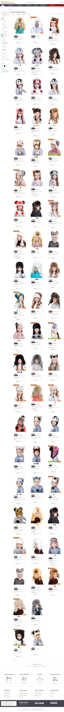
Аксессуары (43, 5)
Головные (11, 5)
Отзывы (51, 692)
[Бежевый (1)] (6, 66)
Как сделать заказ (38, 692)
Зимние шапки (44, 666)
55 (4, 59)
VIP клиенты (21, 692)
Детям (35, 5)
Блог (51, 695)
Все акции (21, 696)
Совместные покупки (7, 696)
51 (4, 58)
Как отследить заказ (38, 695)
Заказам (29, 14)
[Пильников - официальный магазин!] (3, 5)
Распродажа (52, 5)
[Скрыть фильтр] (9, 12)
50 (2, 58)
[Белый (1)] (2, 66)
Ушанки (28, 666)
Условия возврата (7, 693)
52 (6, 58)
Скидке (24, 14)
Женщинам (20, 5)
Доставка (8, 692)
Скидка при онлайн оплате (23, 693)
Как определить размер (39, 693)
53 (8, 58)
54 (2, 59)
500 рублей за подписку (23, 695)
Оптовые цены (6, 695)
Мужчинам (28, 5)
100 (61, 14)
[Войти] (60, 2)
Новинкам (18, 14)
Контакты (51, 696)
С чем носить (37, 696)
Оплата (5, 692)
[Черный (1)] (4, 66)
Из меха (6, 9)
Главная (2, 9)
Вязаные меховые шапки (36, 666)
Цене (13, 14)
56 (6, 59)
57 (8, 59)
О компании (52, 693)
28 (55, 14)
